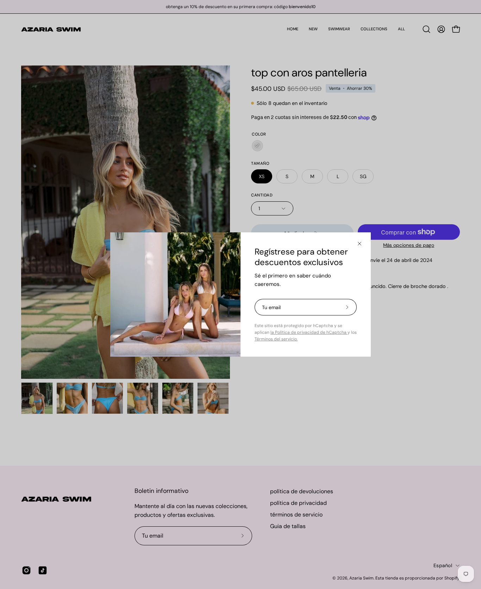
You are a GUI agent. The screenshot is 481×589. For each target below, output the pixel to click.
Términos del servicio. (276, 339)
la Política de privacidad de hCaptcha (309, 332)
